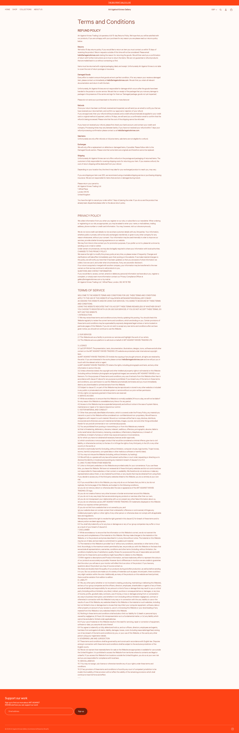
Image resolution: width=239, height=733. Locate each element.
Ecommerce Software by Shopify (38, 729)
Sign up (81, 711)
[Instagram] (232, 729)
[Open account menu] (226, 9)
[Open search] (220, 9)
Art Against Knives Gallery (18, 729)
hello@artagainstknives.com (89, 55)
